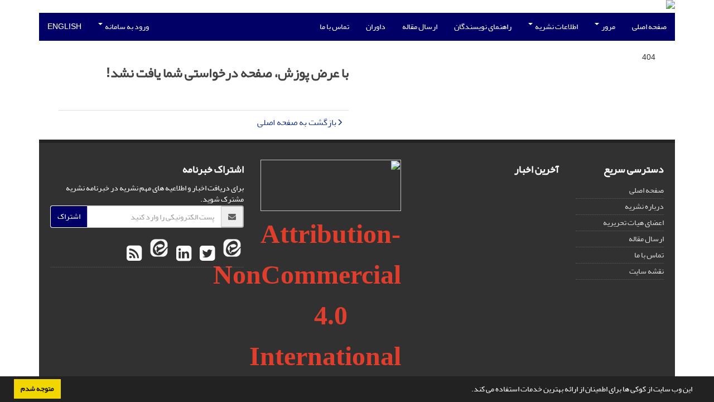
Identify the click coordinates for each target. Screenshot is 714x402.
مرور (607, 26)
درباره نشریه (644, 206)
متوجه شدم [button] (37, 388)
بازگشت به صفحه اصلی (296, 122)
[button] (468, 390)
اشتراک (68, 216)
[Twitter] (206, 254)
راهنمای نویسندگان (483, 26)
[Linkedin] (182, 254)
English (64, 26)
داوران (375, 26)
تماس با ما (334, 26)
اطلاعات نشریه (556, 26)
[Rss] (134, 254)
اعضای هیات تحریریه (633, 222)
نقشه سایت (646, 271)
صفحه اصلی (649, 26)
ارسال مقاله (419, 26)
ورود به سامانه (126, 26)
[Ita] (231, 254)
